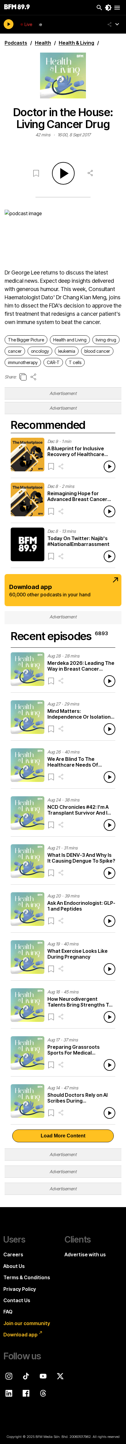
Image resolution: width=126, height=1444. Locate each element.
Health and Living (70, 339)
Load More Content (63, 1135)
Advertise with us (85, 1254)
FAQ (8, 1312)
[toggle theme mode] (108, 7)
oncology (40, 351)
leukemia (66, 351)
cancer (15, 351)
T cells (75, 362)
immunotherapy (23, 362)
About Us (14, 1266)
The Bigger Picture (26, 339)
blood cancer (97, 351)
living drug (106, 339)
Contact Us (16, 1300)
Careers (13, 1254)
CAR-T (53, 362)
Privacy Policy (19, 1289)
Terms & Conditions (26, 1277)
